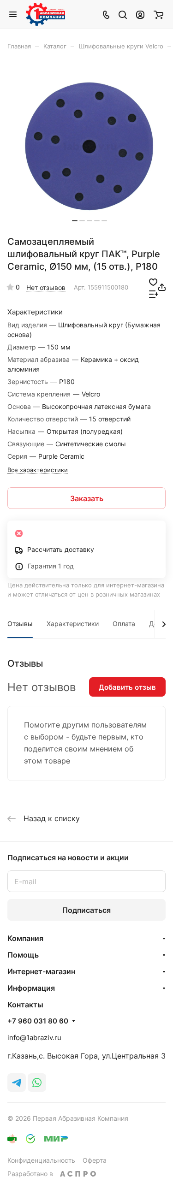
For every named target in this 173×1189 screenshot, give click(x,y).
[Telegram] (16, 1082)
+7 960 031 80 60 (37, 1021)
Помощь (23, 954)
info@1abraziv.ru (34, 1037)
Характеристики (73, 623)
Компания (25, 938)
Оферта (95, 1160)
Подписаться (86, 910)
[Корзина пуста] (158, 14)
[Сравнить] (153, 293)
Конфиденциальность (41, 1160)
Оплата (124, 623)
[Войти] (140, 14)
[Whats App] (37, 1082)
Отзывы (20, 623)
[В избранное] (153, 281)
